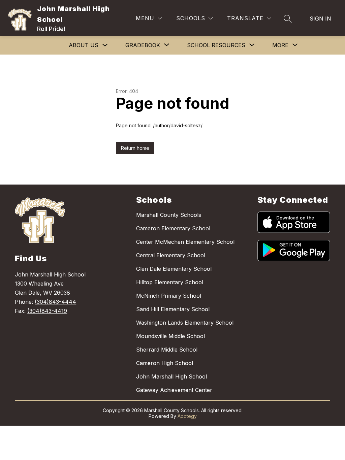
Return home (135, 148)
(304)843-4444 (55, 301)
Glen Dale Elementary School (174, 268)
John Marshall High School (171, 376)
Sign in (320, 18)
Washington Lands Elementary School (184, 322)
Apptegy (187, 416)
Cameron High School (164, 363)
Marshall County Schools (168, 214)
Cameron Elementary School (173, 228)
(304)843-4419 (47, 310)
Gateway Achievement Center (174, 390)
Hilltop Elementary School (169, 282)
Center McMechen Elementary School (185, 241)
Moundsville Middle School (170, 336)
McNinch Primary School (168, 295)
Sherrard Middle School (166, 349)
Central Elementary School (170, 255)
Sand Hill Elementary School (173, 309)
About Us (83, 45)
